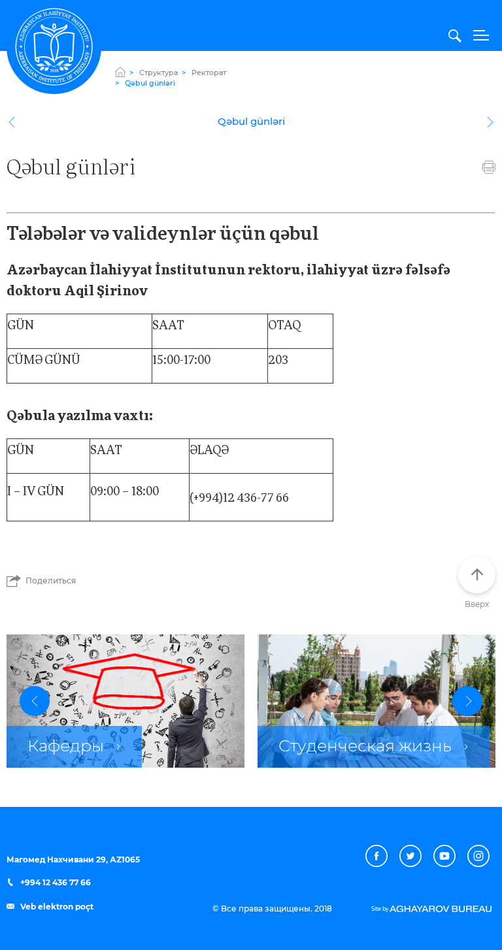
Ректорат (209, 72)
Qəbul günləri (251, 122)
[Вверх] (476, 574)
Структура (158, 72)
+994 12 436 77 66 (54, 883)
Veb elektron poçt (55, 907)
